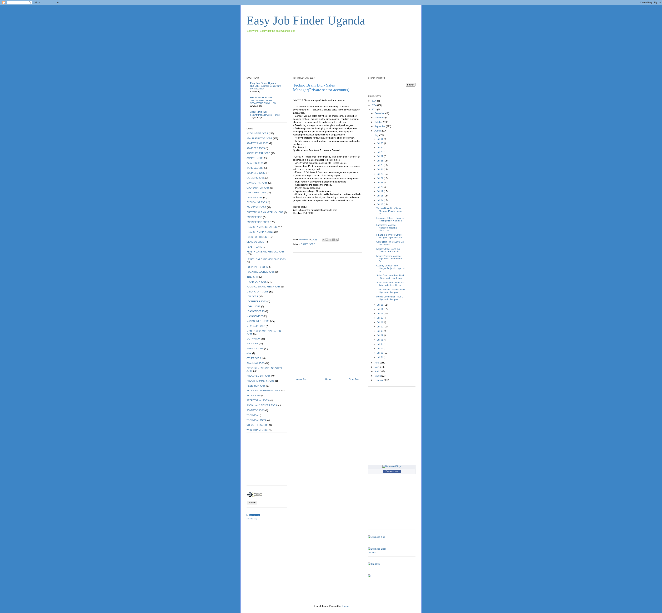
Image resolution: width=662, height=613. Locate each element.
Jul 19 (380, 191)
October (378, 122)
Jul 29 (380, 147)
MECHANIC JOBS (256, 326)
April (377, 371)
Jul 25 (380, 165)
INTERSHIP (253, 277)
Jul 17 (380, 200)
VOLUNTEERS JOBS (257, 425)
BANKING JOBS (255, 168)
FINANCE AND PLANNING (260, 232)
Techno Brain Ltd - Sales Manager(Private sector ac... (389, 211)
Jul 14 (380, 309)
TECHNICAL (253, 415)
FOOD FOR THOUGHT (258, 237)
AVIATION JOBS (255, 163)
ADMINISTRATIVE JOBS (259, 138)
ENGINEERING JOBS (258, 222)
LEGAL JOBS (253, 306)
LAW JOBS (252, 296)
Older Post (354, 379)
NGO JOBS (252, 343)
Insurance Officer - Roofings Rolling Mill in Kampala (390, 219)
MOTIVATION (253, 338)
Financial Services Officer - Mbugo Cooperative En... (390, 236)
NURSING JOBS (255, 348)
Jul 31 (380, 139)
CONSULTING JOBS (257, 182)
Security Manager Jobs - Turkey (265, 115)
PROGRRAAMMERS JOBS (260, 380)
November (379, 117)
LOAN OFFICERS (256, 311)
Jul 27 (380, 156)
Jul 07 (380, 335)
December (379, 113)
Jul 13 (380, 313)
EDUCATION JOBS (256, 207)
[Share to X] (330, 239)
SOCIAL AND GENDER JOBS (262, 405)
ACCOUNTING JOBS (257, 133)
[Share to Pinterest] (337, 239)
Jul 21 (380, 182)
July (376, 135)
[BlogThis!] (327, 239)
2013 (374, 109)
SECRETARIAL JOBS (258, 400)
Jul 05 (380, 344)
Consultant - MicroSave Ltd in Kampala (390, 243)
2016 (374, 100)
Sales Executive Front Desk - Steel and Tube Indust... (390, 277)
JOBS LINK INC (258, 112)
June (377, 362)
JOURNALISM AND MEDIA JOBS (264, 286)
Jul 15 (380, 304)
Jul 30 (380, 143)
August (378, 130)
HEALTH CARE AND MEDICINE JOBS (266, 259)
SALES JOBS (308, 244)
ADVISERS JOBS (256, 148)
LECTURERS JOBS (257, 301)
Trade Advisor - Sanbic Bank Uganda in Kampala (390, 291)
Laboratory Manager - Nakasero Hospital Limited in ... (387, 228)
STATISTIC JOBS (256, 410)
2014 (374, 105)
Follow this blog (391, 471)
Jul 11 (380, 322)
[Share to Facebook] (333, 239)
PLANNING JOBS (256, 363)
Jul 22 (380, 178)
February (379, 380)
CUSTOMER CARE (256, 192)
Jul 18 (380, 195)
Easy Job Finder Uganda (306, 20)
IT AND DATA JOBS (257, 282)
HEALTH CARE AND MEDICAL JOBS (266, 251)
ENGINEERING (254, 217)
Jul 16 (380, 204)
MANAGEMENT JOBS (258, 321)
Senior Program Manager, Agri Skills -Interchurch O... (389, 259)
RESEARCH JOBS (256, 385)
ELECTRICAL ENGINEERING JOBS (265, 212)
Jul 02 (380, 357)
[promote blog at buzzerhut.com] (369, 576)
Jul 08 (380, 331)
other (249, 353)
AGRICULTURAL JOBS (258, 153)
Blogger (345, 606)
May (376, 367)
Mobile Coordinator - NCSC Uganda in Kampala (389, 298)
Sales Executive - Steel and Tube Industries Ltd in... (390, 284)
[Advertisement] (309, 42)
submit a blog (252, 519)
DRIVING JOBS (255, 197)
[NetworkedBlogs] (391, 466)
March (377, 375)
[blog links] (377, 549)
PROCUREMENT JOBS (259, 375)
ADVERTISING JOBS (258, 143)
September (380, 126)
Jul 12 (380, 318)
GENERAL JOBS (255, 242)
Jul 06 (380, 339)
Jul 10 (380, 326)
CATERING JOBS (256, 178)
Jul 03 (380, 353)
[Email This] (323, 239)
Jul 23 (380, 174)
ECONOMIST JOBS (257, 202)
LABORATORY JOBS (257, 291)
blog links (371, 552)
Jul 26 (380, 160)
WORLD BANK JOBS (257, 430)
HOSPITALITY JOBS (257, 267)
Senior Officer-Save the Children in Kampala (388, 250)
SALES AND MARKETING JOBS (263, 390)
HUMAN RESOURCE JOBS (261, 272)
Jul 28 (380, 152)
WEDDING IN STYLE (261, 97)
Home (328, 379)
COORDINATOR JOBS (258, 187)
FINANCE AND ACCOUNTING (262, 227)
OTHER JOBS (254, 358)
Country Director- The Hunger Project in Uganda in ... (390, 268)
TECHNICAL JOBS (256, 420)
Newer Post (301, 379)
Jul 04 (380, 348)
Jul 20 (380, 187)
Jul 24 (380, 169)
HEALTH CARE (254, 247)
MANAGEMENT (255, 316)
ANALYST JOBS (255, 158)
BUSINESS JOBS (256, 173)
